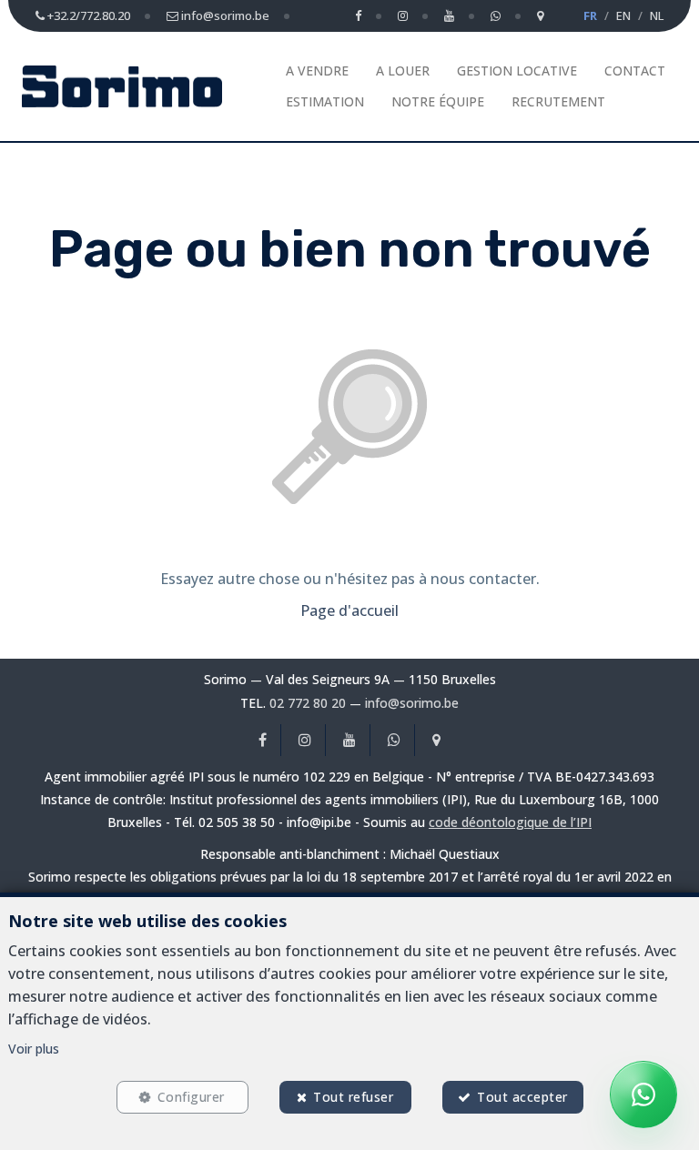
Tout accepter (522, 1096)
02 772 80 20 (307, 702)
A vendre (317, 70)
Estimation (325, 101)
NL (657, 15)
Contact (634, 70)
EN (623, 15)
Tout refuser (353, 1096)
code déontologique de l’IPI (510, 822)
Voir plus (33, 1048)
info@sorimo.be (412, 702)
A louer (403, 70)
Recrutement (558, 101)
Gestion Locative (517, 70)
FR (590, 15)
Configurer (191, 1096)
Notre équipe (437, 101)
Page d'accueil (349, 610)
